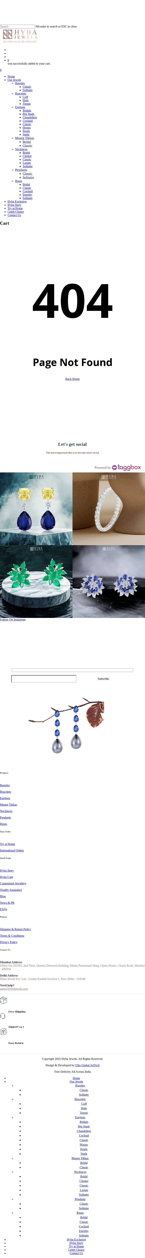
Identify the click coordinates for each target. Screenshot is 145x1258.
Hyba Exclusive (76, 1239)
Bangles (80, 1085)
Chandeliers (84, 1131)
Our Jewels (76, 1081)
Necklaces (80, 1172)
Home (76, 1078)
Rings (80, 1212)
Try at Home (76, 1246)
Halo (84, 1108)
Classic (84, 1090)
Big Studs (84, 1126)
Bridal (84, 1162)
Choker (83, 1181)
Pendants (80, 1199)
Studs (84, 1153)
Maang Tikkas (80, 1158)
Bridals (84, 1122)
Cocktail (84, 1135)
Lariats (84, 1190)
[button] (36, 508)
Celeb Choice (76, 1249)
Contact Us (76, 1253)
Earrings (80, 1117)
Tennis (84, 1112)
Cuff (84, 1103)
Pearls (83, 1149)
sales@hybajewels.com (14, 988)
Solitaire (84, 1094)
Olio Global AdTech (87, 1065)
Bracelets (80, 1099)
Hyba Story (76, 1243)
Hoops (84, 1144)
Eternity (84, 1231)
